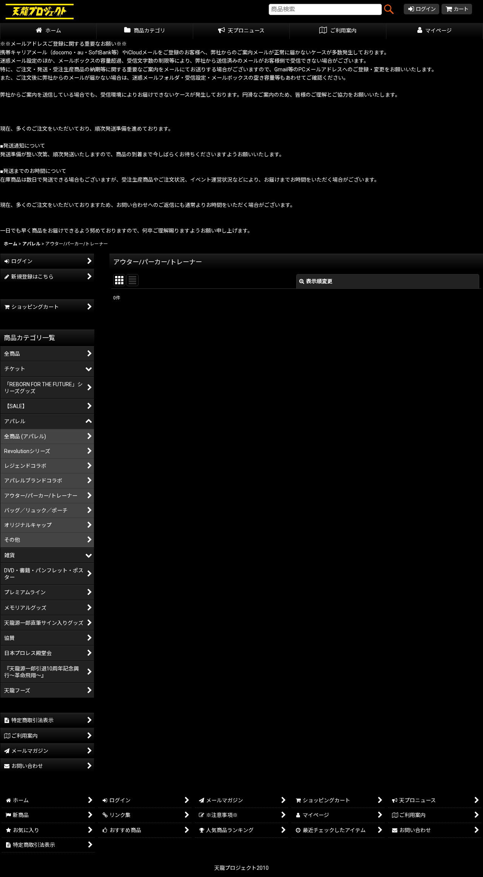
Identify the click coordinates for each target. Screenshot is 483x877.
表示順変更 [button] (319, 281)
